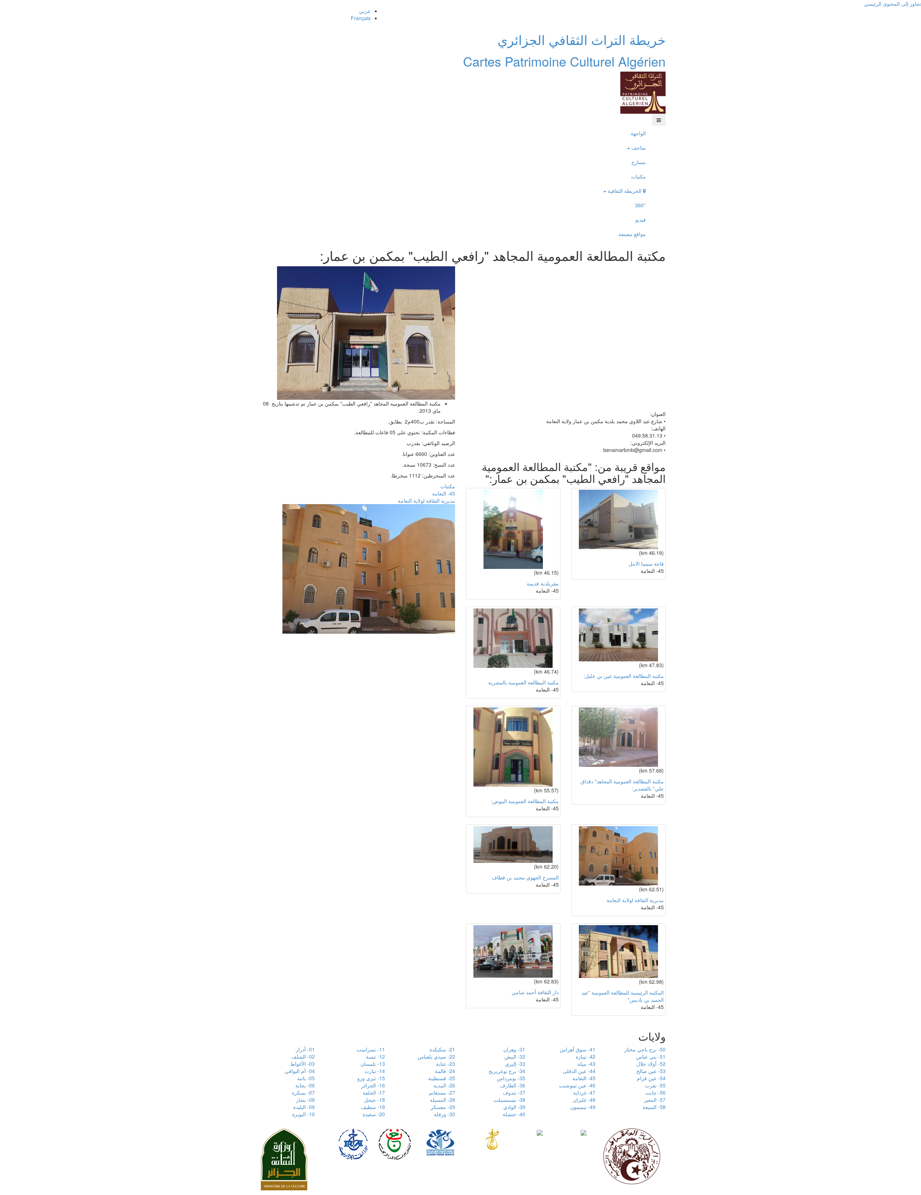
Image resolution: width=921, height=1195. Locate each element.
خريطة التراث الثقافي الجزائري (582, 39)
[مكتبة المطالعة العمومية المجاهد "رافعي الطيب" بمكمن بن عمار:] (366, 332)
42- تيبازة (585, 1056)
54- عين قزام (651, 1078)
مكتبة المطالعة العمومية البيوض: (525, 801)
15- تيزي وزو (371, 1078)
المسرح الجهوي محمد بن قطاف (525, 877)
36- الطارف (512, 1085)
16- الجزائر (373, 1085)
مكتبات (638, 176)
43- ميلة (586, 1063)
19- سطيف (373, 1106)
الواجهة (638, 133)
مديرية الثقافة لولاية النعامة (426, 500)
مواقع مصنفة (632, 233)
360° (640, 205)
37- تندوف (514, 1092)
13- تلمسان (372, 1063)
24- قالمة (445, 1070)
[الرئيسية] (643, 91)
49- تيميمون (582, 1106)
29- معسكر (443, 1106)
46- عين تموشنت (577, 1085)
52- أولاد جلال (651, 1063)
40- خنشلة (514, 1114)
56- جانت (655, 1092)
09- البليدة (304, 1106)
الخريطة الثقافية (624, 190)
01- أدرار (305, 1049)
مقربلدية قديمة (543, 583)
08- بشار (305, 1099)
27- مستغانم (442, 1092)
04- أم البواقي (300, 1070)
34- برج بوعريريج (507, 1070)
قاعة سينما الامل (646, 563)
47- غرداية (584, 1092)
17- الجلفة (374, 1092)
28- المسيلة (442, 1099)
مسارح (638, 162)
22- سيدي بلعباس (436, 1056)
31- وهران (514, 1049)
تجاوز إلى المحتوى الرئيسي (892, 3)
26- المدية (444, 1085)
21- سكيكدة (442, 1049)
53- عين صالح (651, 1070)
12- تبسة (375, 1056)
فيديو (640, 219)
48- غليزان (584, 1099)
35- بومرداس (511, 1078)
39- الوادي (514, 1106)
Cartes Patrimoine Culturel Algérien (564, 61)
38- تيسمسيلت (509, 1099)
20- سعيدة (374, 1114)
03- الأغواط (302, 1063)
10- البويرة (303, 1114)
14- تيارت (374, 1070)
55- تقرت (655, 1085)
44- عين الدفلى (579, 1070)
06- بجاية (305, 1085)
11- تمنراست (371, 1049)
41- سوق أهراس (577, 1049)
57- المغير (655, 1099)
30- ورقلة (444, 1114)
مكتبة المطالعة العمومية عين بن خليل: (624, 675)
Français (361, 18)
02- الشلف (303, 1056)
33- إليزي (515, 1063)
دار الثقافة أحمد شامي (535, 992)
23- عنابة (445, 1063)
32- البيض (514, 1056)
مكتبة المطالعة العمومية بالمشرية (523, 682)
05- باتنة (306, 1078)
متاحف (638, 147)
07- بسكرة (303, 1092)
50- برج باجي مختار (645, 1049)
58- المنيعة (654, 1106)
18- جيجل (374, 1099)
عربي (365, 10)
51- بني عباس (651, 1056)
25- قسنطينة (441, 1078)
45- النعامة (443, 493)
